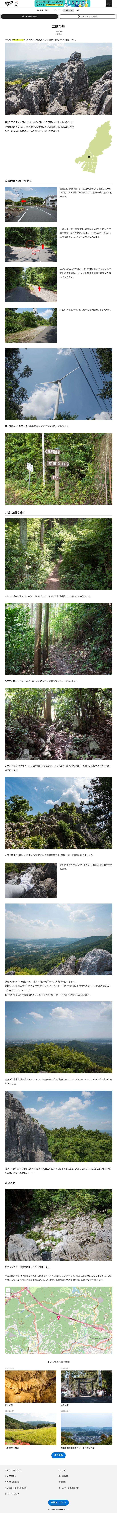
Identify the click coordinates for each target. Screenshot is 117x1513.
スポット (68, 10)
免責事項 (62, 1482)
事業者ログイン (58, 1502)
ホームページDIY (12, 1494)
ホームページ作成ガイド (68, 1488)
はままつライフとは (13, 1470)
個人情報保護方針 (12, 1482)
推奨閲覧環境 (10, 1476)
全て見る (58, 1455)
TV (78, 10)
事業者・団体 (43, 10)
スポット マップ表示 (87, 16)
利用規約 (62, 1470)
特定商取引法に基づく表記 (16, 1488)
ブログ (56, 10)
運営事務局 (63, 1476)
